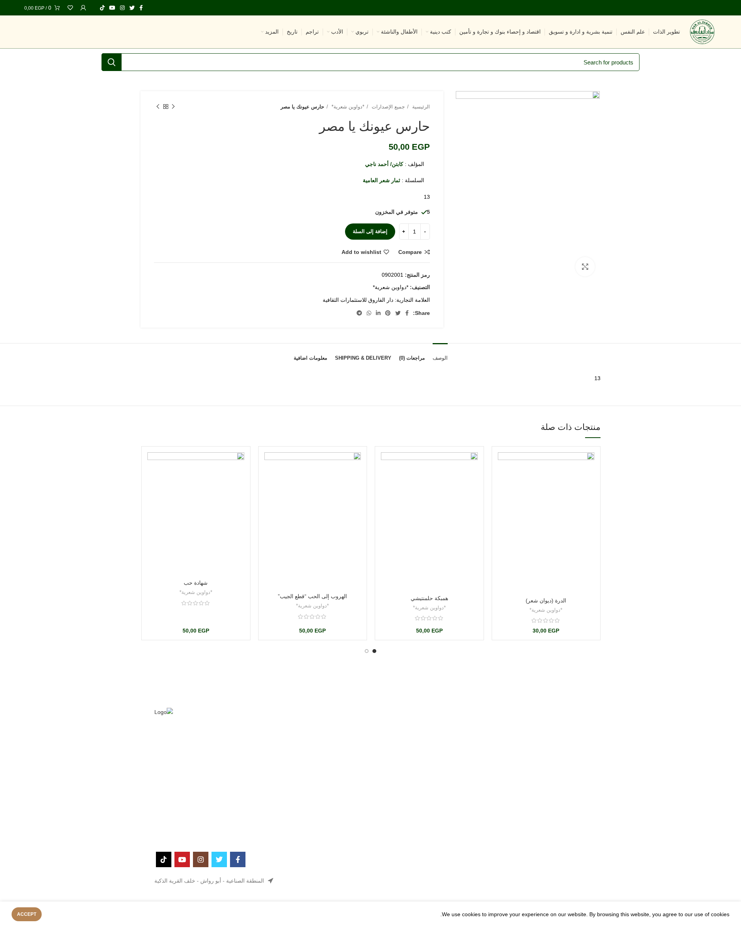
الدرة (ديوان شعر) (546, 600)
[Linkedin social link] (378, 313)
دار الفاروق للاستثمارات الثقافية (358, 300)
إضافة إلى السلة (370, 231)
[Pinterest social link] (388, 313)
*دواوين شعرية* (347, 107)
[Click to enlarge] (585, 266)
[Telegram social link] (359, 313)
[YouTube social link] (112, 8)
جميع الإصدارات (387, 107)
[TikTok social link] (102, 8)
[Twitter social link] (132, 8)
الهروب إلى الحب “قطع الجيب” (312, 596)
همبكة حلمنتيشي (429, 598)
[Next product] (158, 107)
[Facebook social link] (141, 8)
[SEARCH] (112, 62)
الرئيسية (420, 107)
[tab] (440, 352)
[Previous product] (173, 107)
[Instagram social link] (122, 8)
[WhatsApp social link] (369, 313)
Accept (26, 914)
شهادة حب (196, 583)
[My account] (83, 7)
